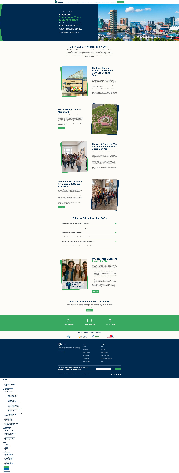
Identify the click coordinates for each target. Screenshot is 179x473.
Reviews (6, 448)
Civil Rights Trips (11, 410)
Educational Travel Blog (86, 361)
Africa (6, 385)
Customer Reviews (104, 351)
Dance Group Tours (8, 434)
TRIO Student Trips (8, 425)
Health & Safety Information (105, 355)
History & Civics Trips (12, 401)
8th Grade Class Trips (9, 416)
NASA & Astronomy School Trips (14, 409)
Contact (102, 346)
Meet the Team (103, 349)
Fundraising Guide (8, 458)
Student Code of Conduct (10, 464)
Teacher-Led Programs (86, 352)
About (91, 2)
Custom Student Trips (9, 420)
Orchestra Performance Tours (10, 433)
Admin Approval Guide (9, 457)
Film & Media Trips (11, 411)
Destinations (70, 2)
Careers (6, 447)
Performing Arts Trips (9, 438)
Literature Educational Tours (13, 405)
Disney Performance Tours (10, 439)
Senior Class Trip (8, 419)
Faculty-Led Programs (86, 351)
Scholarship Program (86, 355)
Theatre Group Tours (9, 435)
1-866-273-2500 (113, 2)
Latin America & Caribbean (10, 384)
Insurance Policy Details (104, 352)
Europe (6, 383)
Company (7, 444)
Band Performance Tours (9, 430)
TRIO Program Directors (12, 396)
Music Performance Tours (10, 437)
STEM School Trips (11, 400)
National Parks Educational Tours (11, 423)
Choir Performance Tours (10, 432)
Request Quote (121, 2)
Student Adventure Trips (9, 424)
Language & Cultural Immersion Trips (15, 402)
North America (8, 381)
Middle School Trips (9, 415)
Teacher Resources (105, 2)
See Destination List (9, 388)
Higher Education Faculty (12, 395)
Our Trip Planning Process (10, 455)
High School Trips (8, 418)
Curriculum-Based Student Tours (11, 397)
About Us (102, 348)
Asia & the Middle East (9, 386)
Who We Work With (8, 391)
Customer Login (7, 471)
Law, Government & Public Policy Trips (15, 413)
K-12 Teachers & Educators (13, 394)
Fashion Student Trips (12, 414)
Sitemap (102, 361)
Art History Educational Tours (13, 404)
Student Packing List (9, 463)
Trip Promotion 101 (8, 459)
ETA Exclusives (8, 427)
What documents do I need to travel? (106, 358)
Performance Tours (85, 2)
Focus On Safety (8, 462)
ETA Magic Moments (97, 2)
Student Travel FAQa (9, 454)
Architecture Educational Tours (13, 406)
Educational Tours (77, 2)
